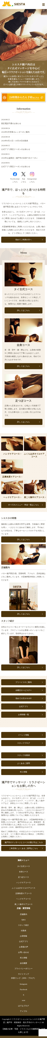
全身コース (23, 872)
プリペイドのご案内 (23, 682)
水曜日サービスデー (23, 690)
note (23, 1000)
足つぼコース (23, 877)
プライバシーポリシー (23, 969)
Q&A (23, 920)
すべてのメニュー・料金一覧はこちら (23, 505)
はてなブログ (23, 1006)
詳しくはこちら (23, 310)
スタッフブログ (23, 743)
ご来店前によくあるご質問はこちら (23, 848)
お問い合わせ (23, 952)
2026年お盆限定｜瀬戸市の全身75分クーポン (19, 158)
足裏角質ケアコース (11, 477)
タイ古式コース (23, 866)
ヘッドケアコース (11, 497)
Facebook (15, 174)
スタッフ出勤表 (23, 755)
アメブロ (23, 1011)
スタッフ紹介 (23, 925)
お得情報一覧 (23, 715)
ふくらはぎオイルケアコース (34, 455)
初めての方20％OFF (24, 698)
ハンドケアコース (11, 454)
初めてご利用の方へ (23, 240)
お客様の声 (23, 947)
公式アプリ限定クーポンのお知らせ (15, 149)
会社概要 (23, 963)
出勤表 (23, 931)
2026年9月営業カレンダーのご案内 (15, 132)
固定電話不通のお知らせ (11, 123)
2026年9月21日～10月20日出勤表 (14, 141)
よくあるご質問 (23, 763)
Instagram (32, 174)
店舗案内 (23, 914)
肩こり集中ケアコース (34, 497)
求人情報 (23, 772)
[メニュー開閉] (43, 4)
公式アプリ (23, 706)
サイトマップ (23, 974)
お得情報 (23, 936)
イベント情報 (23, 735)
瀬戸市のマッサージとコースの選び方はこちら (24, 842)
